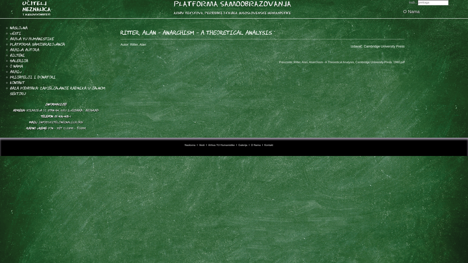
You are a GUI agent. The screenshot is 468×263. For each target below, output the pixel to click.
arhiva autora (24, 49)
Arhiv (16, 71)
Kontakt (17, 82)
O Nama (412, 11)
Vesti (15, 33)
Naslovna (19, 27)
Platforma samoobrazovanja (37, 44)
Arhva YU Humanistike (32, 38)
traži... (413, 2)
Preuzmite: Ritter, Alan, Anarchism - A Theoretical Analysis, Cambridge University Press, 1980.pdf (342, 62)
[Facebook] (447, 146)
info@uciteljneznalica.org (61, 122)
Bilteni (17, 55)
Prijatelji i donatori (33, 77)
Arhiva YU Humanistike (221, 145)
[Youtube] (454, 146)
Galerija (19, 60)
